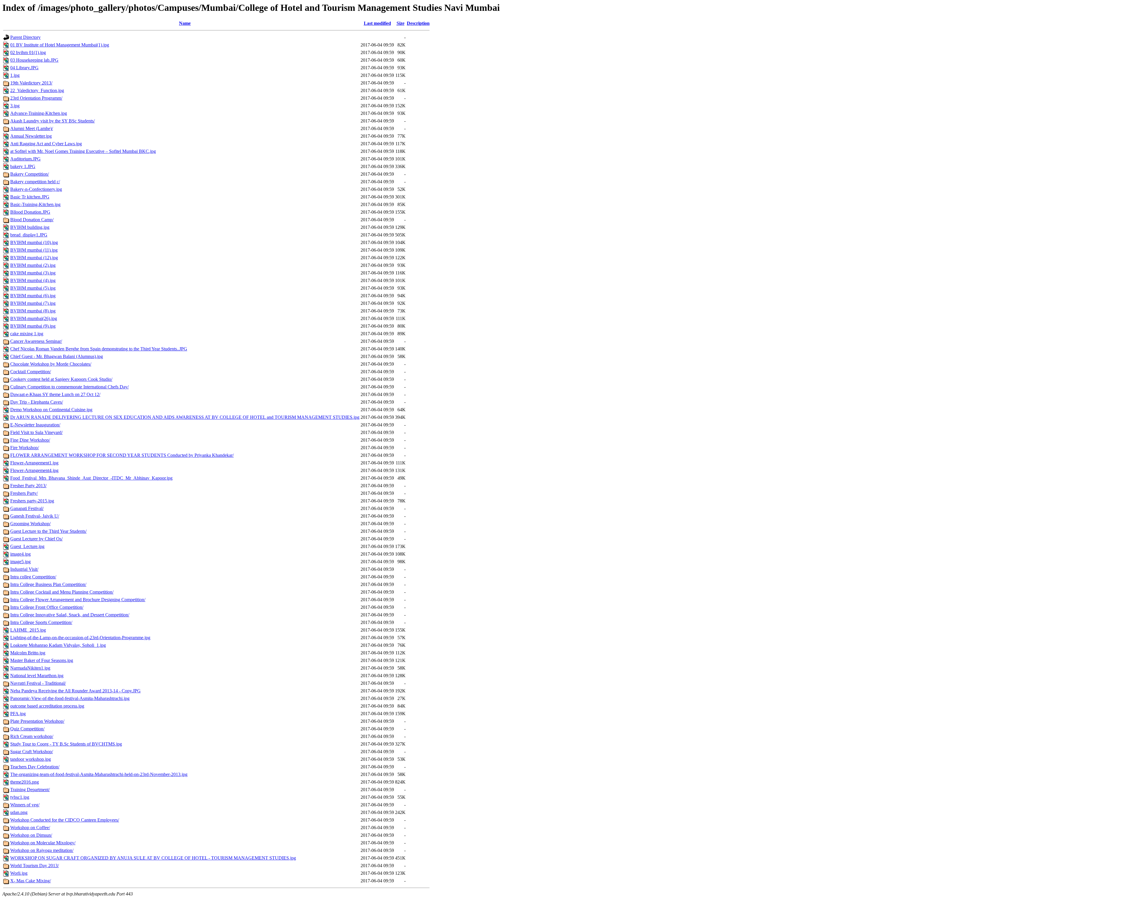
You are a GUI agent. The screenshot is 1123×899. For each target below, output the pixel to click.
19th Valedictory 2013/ (31, 82)
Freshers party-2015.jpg (32, 500)
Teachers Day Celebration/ (34, 766)
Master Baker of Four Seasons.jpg (41, 660)
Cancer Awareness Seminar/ (36, 341)
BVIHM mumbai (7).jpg (33, 303)
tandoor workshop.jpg (30, 759)
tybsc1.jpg (19, 797)
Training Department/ (30, 789)
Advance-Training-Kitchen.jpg (38, 113)
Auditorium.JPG (25, 158)
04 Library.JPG (24, 67)
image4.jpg (20, 553)
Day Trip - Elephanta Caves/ (36, 402)
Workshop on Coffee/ (30, 827)
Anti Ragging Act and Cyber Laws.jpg (46, 143)
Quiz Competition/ (27, 728)
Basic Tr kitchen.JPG (29, 196)
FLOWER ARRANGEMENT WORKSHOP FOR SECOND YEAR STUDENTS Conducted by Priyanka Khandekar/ (122, 455)
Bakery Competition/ (29, 174)
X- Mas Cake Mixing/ (30, 880)
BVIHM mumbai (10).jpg (34, 242)
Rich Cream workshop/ (31, 736)
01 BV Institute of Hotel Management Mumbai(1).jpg (59, 44)
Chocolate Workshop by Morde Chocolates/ (50, 364)
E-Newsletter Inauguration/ (35, 424)
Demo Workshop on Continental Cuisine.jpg (51, 409)
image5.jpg (20, 561)
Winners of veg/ (24, 804)
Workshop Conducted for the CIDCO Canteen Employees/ (64, 819)
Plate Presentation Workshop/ (37, 721)
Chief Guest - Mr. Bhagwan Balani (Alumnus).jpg (56, 356)
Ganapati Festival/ (27, 508)
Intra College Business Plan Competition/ (48, 584)
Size (400, 23)
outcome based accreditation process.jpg (47, 705)
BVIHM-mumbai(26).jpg (33, 318)
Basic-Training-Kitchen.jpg (35, 204)
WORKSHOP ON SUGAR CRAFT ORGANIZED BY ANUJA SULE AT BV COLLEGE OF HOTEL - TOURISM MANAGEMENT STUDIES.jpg (153, 857)
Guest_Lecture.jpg (27, 546)
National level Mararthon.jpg (36, 675)
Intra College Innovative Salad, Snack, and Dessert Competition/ (69, 614)
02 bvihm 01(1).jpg (28, 52)
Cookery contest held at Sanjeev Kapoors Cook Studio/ (61, 379)
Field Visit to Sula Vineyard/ (36, 432)
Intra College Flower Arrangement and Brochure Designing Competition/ (77, 599)
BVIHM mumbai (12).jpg (34, 257)
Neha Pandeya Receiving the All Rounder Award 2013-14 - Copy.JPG (75, 690)
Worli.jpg (18, 873)
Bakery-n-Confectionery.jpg (36, 189)
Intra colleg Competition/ (33, 576)
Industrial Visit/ (24, 569)
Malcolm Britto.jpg (27, 652)
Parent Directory (25, 37)
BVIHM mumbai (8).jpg (33, 310)
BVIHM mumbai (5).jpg (33, 288)
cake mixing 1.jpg (26, 333)
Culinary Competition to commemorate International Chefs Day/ (69, 386)
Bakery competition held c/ (35, 181)
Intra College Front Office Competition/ (46, 607)
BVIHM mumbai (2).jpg (33, 265)
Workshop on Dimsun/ (31, 835)
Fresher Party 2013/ (28, 485)
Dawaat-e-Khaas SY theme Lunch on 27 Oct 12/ (55, 394)
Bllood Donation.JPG (30, 212)
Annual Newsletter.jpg (31, 136)
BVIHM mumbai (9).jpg (33, 326)
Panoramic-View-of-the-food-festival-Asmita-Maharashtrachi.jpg (70, 698)
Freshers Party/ (24, 493)
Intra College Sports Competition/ (41, 622)
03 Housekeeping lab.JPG (34, 60)
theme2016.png (24, 781)
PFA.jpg (18, 713)
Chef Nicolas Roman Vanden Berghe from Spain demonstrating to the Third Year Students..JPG (98, 348)
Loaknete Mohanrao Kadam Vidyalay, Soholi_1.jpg (58, 645)
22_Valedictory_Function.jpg (37, 90)
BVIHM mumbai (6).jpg (33, 295)
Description (418, 23)
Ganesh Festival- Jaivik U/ (34, 516)
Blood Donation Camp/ (32, 219)
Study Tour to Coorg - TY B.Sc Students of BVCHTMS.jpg (66, 743)
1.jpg (15, 75)
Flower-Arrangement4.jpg (34, 470)
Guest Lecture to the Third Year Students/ (48, 531)
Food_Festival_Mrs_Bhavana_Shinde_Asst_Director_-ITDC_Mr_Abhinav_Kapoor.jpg (91, 478)
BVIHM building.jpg (29, 227)
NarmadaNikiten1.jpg (30, 667)
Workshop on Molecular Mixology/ (42, 842)
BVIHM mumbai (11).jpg (34, 250)
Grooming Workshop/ (30, 523)
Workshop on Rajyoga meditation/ (41, 850)
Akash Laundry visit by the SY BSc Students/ (52, 120)
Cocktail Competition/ (30, 371)
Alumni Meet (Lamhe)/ (31, 128)
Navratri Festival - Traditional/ (38, 683)
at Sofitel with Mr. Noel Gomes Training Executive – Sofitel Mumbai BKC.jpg (83, 151)
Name (185, 23)
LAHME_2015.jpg (28, 629)
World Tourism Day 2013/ (34, 865)
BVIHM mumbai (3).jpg (33, 272)
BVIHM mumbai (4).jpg (33, 280)
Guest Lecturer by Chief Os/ (36, 538)
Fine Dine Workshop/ (30, 440)
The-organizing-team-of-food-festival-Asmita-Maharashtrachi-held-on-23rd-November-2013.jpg (98, 774)
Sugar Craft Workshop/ (31, 751)
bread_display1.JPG (28, 234)
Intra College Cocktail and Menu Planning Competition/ (61, 591)
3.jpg (15, 105)
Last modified (377, 23)
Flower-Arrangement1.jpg (34, 462)
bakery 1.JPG (22, 166)
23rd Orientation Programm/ (36, 98)
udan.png (18, 812)
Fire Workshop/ (24, 447)
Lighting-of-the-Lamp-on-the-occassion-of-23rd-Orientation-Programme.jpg (80, 637)
